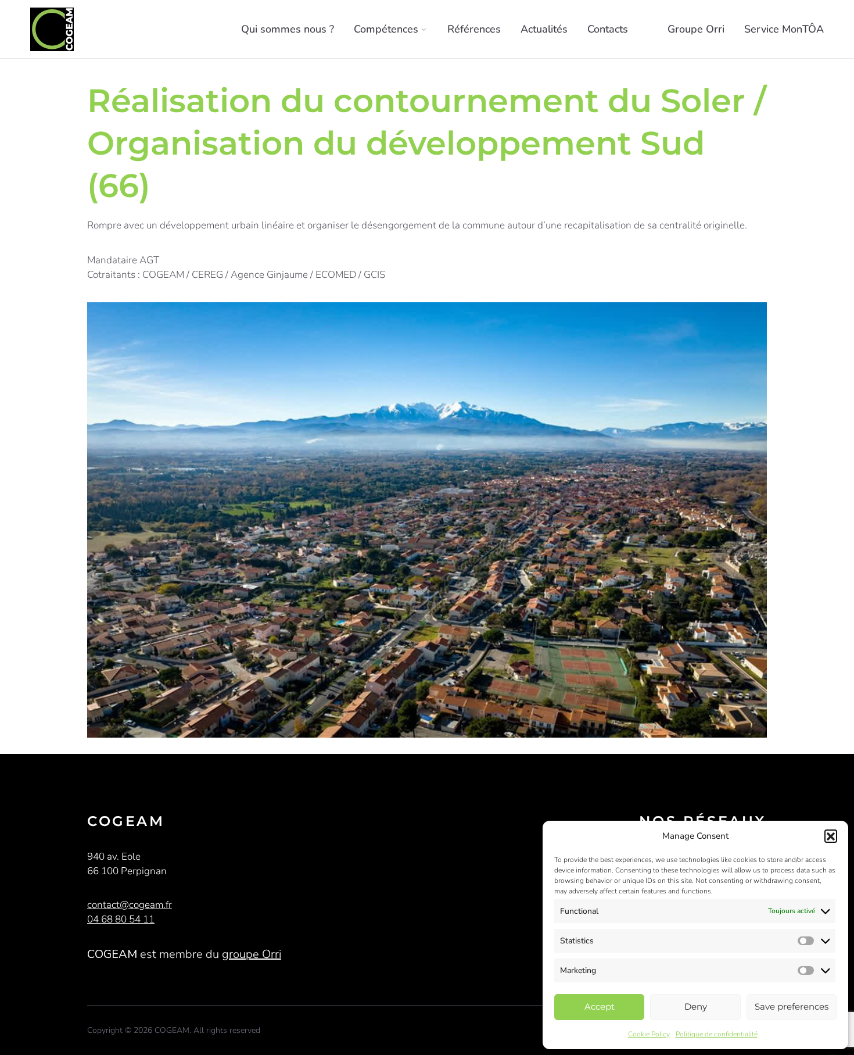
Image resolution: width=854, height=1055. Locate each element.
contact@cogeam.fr (129, 904)
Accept (599, 1006)
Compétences (386, 29)
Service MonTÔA (784, 29)
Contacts (607, 29)
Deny (695, 1006)
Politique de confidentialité (717, 1034)
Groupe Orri (696, 29)
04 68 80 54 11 (121, 919)
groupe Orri (251, 954)
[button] (831, 836)
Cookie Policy (649, 1034)
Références (474, 29)
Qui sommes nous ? (287, 29)
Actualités (544, 29)
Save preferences (791, 1006)
